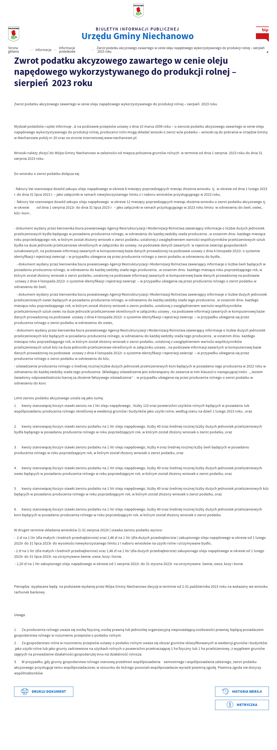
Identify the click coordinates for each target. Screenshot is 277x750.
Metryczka (247, 704)
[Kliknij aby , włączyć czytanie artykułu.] (17, 95)
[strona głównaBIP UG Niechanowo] (13, 34)
